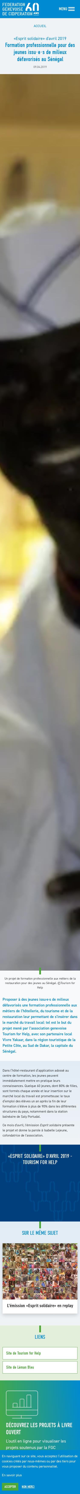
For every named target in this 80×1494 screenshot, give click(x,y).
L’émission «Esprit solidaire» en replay (40, 1305)
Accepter (10, 1487)
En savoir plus (12, 1475)
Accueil (40, 26)
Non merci (28, 1487)
